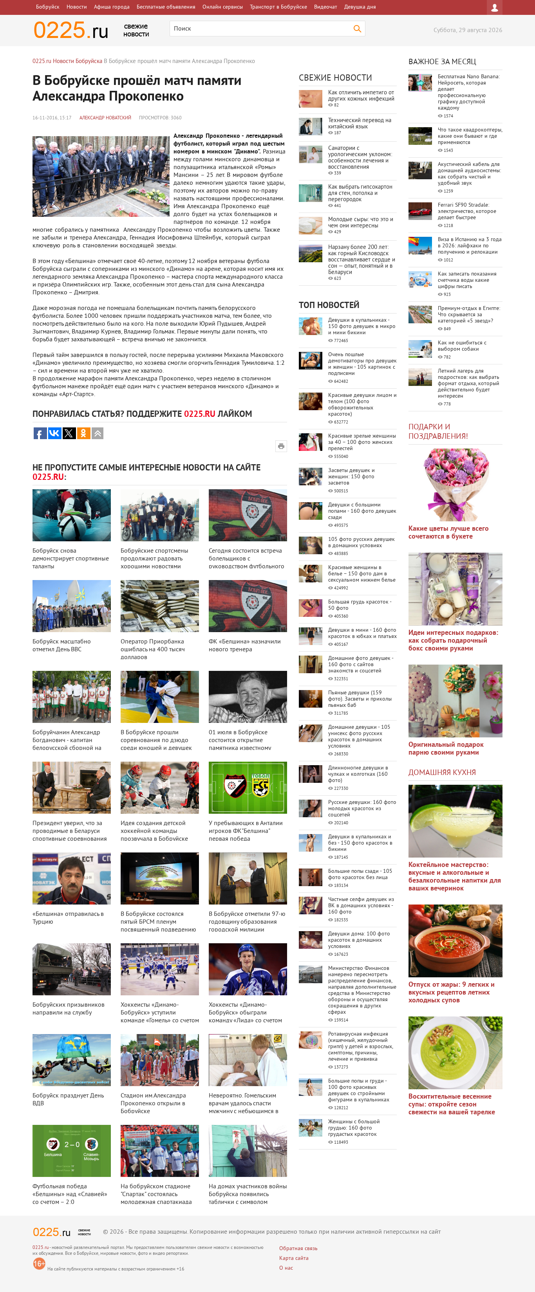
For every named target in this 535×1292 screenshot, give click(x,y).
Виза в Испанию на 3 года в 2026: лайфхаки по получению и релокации (470, 246)
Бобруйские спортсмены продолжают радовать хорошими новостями (154, 559)
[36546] (455, 1052)
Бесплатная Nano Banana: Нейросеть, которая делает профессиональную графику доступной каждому (469, 93)
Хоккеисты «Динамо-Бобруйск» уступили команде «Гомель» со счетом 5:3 (160, 1017)
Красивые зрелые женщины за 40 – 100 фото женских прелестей (362, 442)
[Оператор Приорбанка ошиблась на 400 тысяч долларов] (160, 606)
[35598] (455, 485)
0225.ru (41, 1248)
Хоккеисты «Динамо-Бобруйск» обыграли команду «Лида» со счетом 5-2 (245, 1017)
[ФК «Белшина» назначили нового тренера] (248, 606)
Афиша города (112, 7)
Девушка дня (360, 7)
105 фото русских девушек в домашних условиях (361, 542)
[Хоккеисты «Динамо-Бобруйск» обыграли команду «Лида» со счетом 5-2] (248, 969)
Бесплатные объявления (166, 7)
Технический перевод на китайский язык (359, 124)
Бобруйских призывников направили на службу (69, 1009)
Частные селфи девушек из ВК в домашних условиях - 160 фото (361, 905)
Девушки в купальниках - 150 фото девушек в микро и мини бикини (362, 326)
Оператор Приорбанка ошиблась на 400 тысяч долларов (153, 649)
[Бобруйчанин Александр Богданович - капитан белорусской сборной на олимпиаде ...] (72, 697)
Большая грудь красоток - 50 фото (359, 605)
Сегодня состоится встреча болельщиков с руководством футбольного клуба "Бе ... (246, 562)
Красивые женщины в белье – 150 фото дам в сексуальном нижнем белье (362, 574)
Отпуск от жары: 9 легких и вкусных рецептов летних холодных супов (451, 992)
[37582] (455, 941)
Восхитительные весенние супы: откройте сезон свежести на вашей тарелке (451, 1104)
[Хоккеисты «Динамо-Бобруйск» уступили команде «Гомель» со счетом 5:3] (160, 969)
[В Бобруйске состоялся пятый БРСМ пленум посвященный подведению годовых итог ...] (160, 878)
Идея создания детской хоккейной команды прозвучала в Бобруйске (154, 831)
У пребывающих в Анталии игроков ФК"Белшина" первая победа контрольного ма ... (246, 835)
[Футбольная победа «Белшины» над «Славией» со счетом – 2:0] (72, 1151)
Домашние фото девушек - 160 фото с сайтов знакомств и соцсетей (360, 664)
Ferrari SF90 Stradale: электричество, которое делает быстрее (467, 211)
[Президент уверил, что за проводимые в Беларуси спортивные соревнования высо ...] (72, 788)
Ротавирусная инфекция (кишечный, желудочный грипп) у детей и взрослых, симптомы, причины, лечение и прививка (360, 1047)
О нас (286, 1268)
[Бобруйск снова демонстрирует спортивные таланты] (72, 515)
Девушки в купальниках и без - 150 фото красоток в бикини (360, 843)
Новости (77, 7)
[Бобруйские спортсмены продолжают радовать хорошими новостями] (160, 515)
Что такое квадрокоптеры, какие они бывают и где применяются (470, 136)
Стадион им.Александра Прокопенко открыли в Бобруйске (153, 1103)
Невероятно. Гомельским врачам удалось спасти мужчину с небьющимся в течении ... (243, 1107)
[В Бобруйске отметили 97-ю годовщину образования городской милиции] (248, 878)
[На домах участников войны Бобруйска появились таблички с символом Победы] (248, 1151)
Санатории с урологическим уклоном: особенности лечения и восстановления (360, 158)
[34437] (455, 701)
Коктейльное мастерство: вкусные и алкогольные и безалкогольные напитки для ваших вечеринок (454, 877)
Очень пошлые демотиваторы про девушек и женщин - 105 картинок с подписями (362, 364)
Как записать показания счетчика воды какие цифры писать (467, 280)
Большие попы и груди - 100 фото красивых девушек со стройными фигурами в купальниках (358, 1090)
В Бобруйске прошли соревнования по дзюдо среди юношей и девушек (156, 740)
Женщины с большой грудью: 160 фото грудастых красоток (354, 1128)
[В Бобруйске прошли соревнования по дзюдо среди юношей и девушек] (160, 697)
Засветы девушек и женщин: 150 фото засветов (351, 477)
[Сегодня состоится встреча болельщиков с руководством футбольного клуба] (248, 515)
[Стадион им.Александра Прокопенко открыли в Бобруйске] (160, 1060)
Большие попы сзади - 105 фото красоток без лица (360, 874)
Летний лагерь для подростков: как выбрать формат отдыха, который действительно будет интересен (468, 384)
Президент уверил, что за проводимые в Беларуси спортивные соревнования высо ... (70, 835)
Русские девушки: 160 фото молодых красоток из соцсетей (362, 808)
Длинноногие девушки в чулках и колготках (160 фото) (358, 774)
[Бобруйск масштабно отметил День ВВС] (72, 606)
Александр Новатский (105, 118)
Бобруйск (48, 7)
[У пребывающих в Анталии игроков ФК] (248, 788)
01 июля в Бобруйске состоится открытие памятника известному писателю (240, 744)
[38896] (455, 821)
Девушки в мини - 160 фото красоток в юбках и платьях (362, 633)
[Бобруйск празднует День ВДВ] (72, 1060)
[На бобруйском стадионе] (160, 1151)
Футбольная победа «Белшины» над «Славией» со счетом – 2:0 (70, 1194)
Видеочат (325, 7)
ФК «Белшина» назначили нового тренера (245, 646)
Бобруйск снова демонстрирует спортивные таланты (71, 559)
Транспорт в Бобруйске (278, 7)
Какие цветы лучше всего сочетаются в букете (448, 532)
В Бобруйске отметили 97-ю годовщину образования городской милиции (247, 922)
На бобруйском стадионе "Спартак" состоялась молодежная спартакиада (156, 1194)
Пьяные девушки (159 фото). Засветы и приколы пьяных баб (360, 699)
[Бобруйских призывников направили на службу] (72, 969)
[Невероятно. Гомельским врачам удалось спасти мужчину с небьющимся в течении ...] (248, 1060)
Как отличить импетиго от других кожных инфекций (361, 96)
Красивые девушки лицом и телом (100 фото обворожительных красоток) (362, 405)
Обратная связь (298, 1248)
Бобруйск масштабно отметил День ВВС (62, 646)
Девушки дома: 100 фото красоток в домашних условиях (359, 940)
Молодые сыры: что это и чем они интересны (360, 223)
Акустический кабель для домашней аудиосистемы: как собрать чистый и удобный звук (469, 174)
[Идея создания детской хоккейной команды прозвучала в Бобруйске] (160, 788)
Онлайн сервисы (222, 7)
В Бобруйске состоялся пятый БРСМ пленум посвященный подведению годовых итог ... (158, 926)
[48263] (455, 589)
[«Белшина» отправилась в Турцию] (72, 878)
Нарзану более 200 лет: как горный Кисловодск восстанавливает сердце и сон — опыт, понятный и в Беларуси (361, 260)
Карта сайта (294, 1258)
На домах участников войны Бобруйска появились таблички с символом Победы (248, 1198)
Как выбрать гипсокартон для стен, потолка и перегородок (360, 194)
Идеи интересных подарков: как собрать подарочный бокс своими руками (453, 641)
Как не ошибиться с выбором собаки (462, 346)
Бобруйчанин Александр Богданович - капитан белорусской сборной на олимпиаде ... (67, 744)
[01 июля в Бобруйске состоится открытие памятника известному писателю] (248, 697)
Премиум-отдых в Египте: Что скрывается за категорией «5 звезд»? (469, 314)
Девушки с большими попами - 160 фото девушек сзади (362, 511)
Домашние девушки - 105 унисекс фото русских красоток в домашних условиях (359, 737)
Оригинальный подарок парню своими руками (446, 749)
